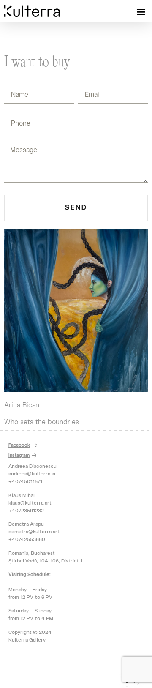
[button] (141, 11)
